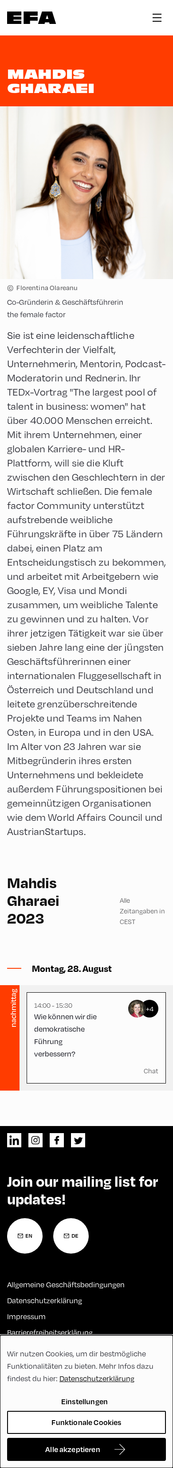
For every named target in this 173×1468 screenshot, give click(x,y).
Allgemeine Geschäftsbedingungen (66, 1284)
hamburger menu (157, 17)
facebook (57, 1140)
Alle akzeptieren (72, 1449)
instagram (35, 1140)
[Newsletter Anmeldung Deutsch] (71, 1236)
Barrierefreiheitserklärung (50, 1332)
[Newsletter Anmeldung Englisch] (25, 1236)
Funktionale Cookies (86, 1422)
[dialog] (86, 1401)
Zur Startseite (31, 18)
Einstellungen (84, 1401)
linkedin (14, 1140)
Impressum (26, 1316)
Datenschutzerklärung (44, 1300)
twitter (78, 1140)
